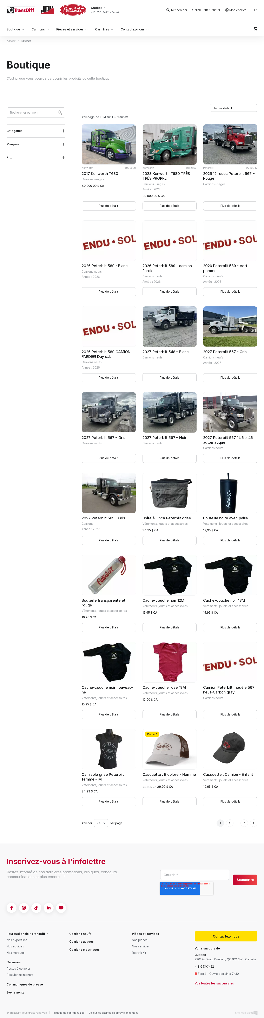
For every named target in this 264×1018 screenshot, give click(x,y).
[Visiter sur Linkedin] (49, 908)
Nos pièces (139, 940)
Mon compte (237, 10)
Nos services (141, 946)
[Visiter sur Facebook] (11, 908)
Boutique (13, 29)
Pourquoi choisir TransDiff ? (27, 933)
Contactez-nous (133, 29)
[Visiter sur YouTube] (61, 908)
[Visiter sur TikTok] (36, 908)
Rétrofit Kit (139, 952)
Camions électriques (84, 949)
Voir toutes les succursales (214, 983)
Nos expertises (17, 940)
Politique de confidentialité (68, 1012)
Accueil (11, 40)
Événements (15, 992)
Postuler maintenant (20, 974)
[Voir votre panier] (255, 29)
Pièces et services (70, 29)
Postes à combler (18, 968)
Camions (38, 29)
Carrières (102, 29)
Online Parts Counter (206, 10)
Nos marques (16, 952)
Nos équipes (15, 946)
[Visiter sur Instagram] (24, 908)
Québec (200, 954)
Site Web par (243, 1012)
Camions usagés (81, 941)
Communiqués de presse (25, 984)
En (255, 10)
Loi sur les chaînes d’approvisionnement (113, 1012)
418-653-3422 (204, 966)
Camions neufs (80, 933)
